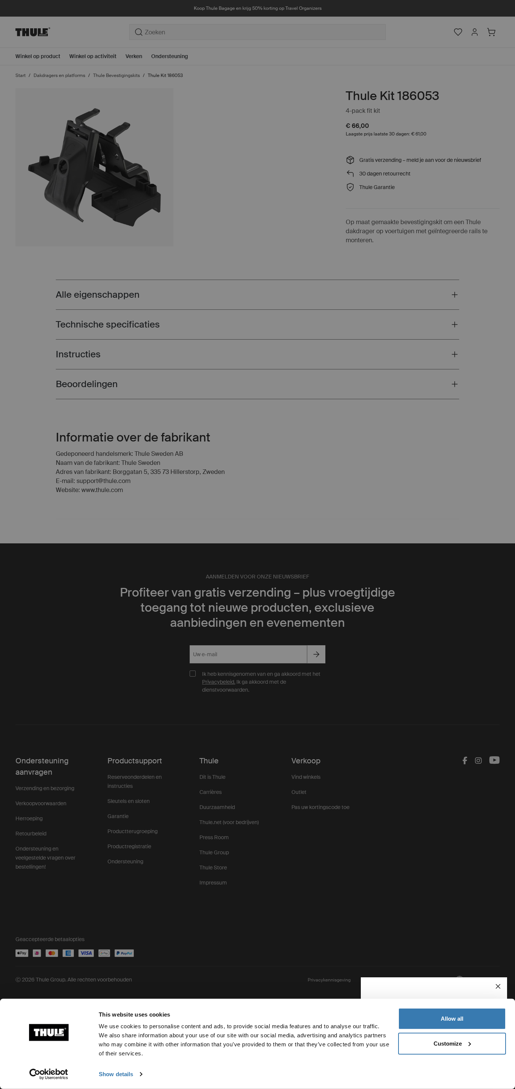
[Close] (498, 986)
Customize (448, 1043)
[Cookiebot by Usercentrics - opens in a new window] (49, 1074)
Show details (116, 1074)
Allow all (452, 1018)
